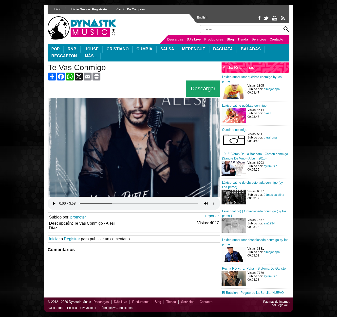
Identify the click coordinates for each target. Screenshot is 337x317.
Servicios (259, 39)
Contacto (276, 39)
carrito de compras (130, 9)
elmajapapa (272, 89)
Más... (91, 56)
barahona (270, 137)
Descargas (175, 39)
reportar (212, 216)
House (91, 49)
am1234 (269, 223)
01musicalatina (274, 195)
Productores (213, 39)
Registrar (72, 239)
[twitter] (266, 20)
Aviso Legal (55, 308)
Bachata (223, 49)
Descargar (203, 88)
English (202, 17)
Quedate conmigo (234, 130)
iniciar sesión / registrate (89, 9)
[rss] (283, 20)
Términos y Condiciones (116, 308)
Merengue (193, 49)
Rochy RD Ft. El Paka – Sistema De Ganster (254, 268)
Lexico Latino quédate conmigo (244, 105)
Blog (230, 39)
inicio (57, 9)
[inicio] (82, 38)
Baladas (251, 49)
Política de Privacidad (81, 308)
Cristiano (118, 49)
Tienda (243, 39)
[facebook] (259, 20)
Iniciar (54, 239)
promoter (78, 217)
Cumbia (144, 49)
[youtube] (275, 20)
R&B (72, 49)
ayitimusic (270, 166)
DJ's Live (194, 39)
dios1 (267, 113)
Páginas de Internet (276, 301)
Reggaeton (64, 56)
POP (55, 49)
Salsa (167, 49)
